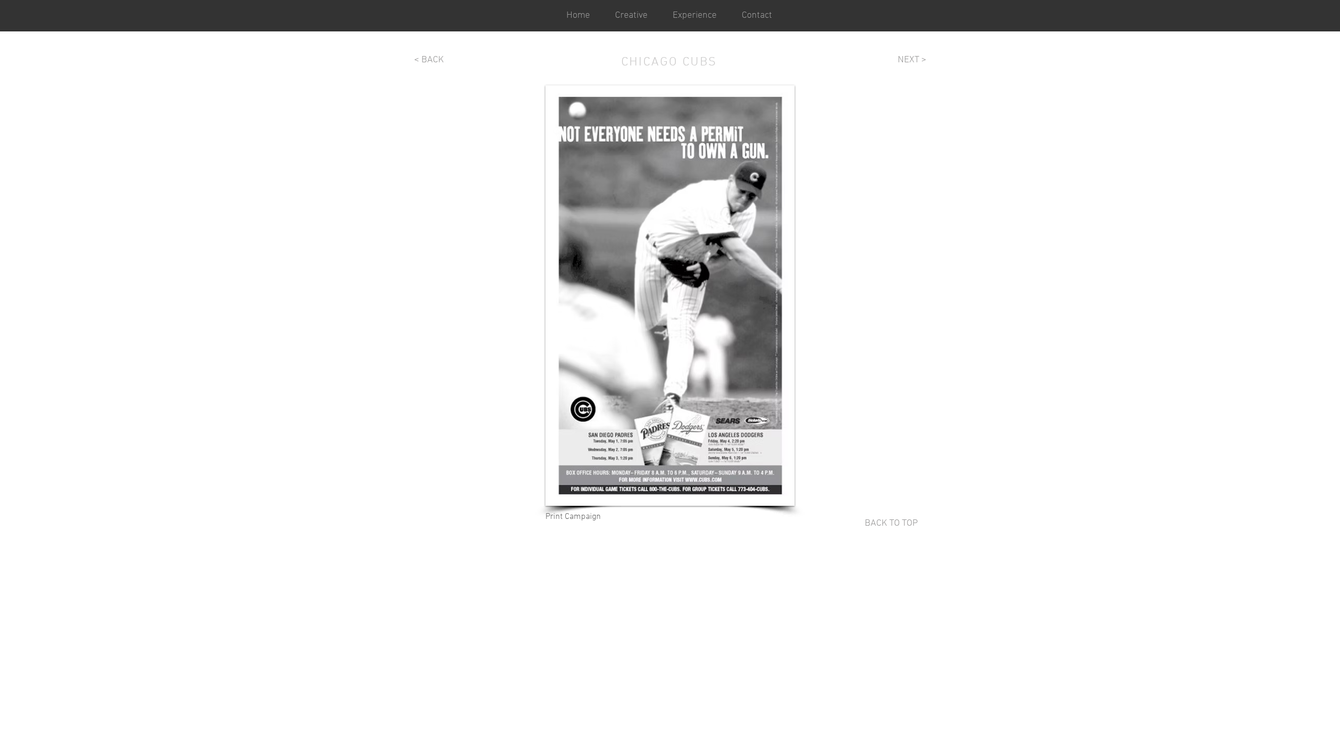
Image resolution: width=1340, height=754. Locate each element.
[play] (772, 497)
